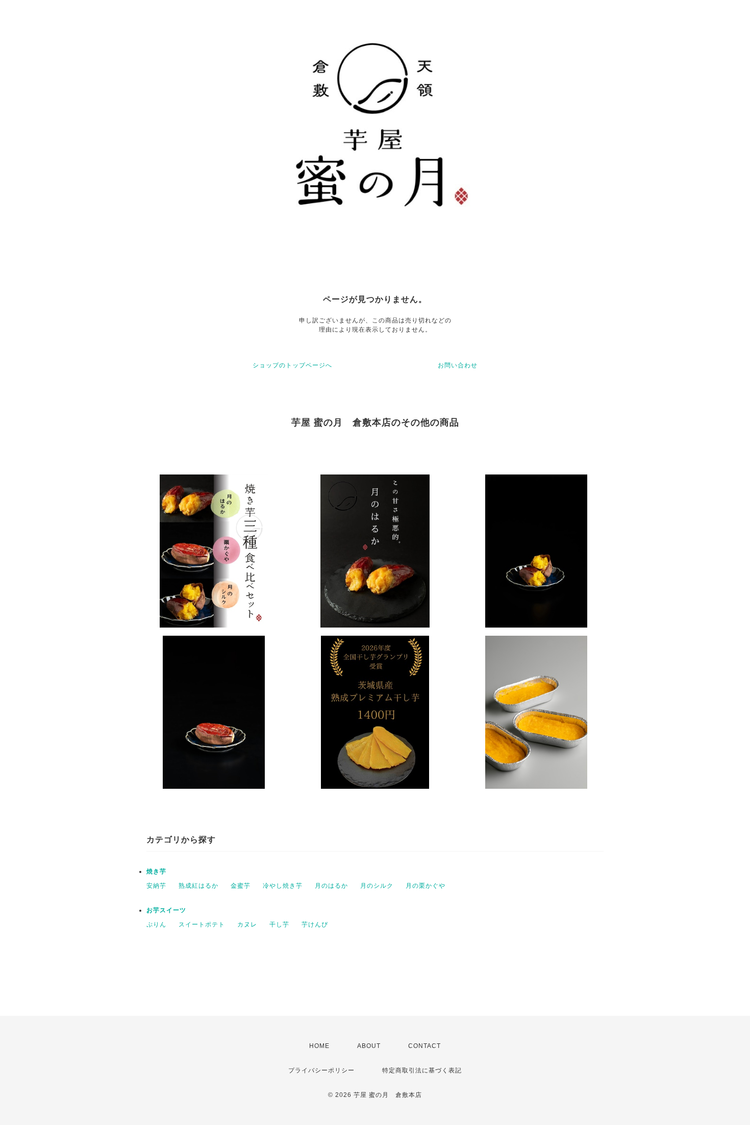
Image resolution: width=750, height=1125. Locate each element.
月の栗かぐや (425, 885)
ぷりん (156, 924)
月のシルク (376, 885)
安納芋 (156, 885)
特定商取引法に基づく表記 (422, 1070)
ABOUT (369, 1045)
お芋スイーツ (166, 910)
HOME (319, 1045)
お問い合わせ (458, 365)
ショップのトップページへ (292, 365)
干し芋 (279, 924)
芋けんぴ (315, 924)
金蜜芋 (241, 885)
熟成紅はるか (198, 885)
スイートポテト (202, 924)
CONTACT (424, 1045)
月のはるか (331, 885)
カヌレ (247, 924)
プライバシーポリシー (321, 1070)
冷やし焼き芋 (283, 885)
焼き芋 (156, 871)
